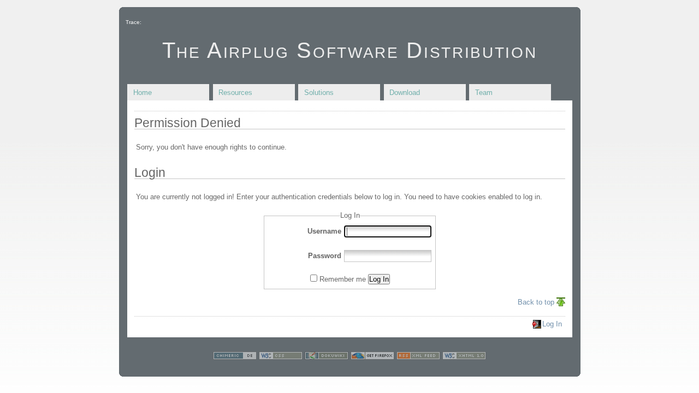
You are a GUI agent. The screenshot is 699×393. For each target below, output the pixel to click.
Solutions (319, 92)
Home (142, 92)
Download (404, 92)
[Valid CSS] (281, 357)
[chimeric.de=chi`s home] (235, 357)
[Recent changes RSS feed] (418, 357)
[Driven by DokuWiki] (326, 357)
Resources (235, 92)
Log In (379, 279)
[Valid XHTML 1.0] (464, 357)
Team (484, 92)
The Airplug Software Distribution (349, 50)
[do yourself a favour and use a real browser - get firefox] (372, 357)
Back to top (536, 302)
